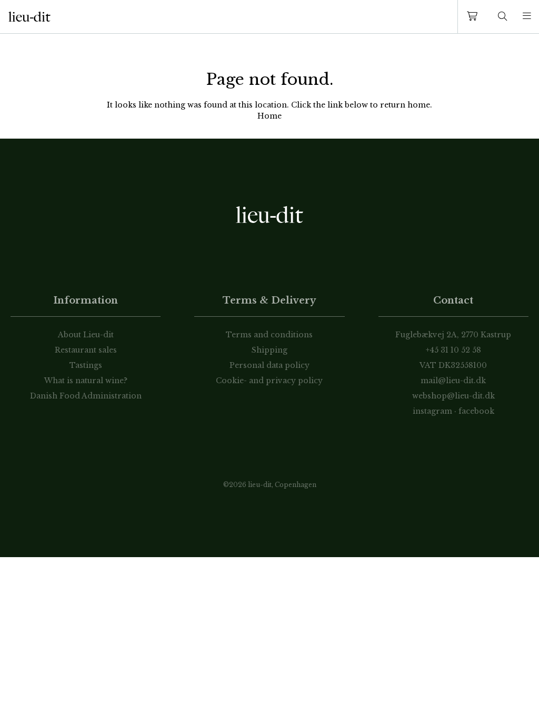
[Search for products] (503, 16)
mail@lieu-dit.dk (453, 380)
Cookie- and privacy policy (269, 380)
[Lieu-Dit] (29, 17)
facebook (476, 411)
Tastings (85, 365)
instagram (432, 411)
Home (269, 116)
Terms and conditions (269, 334)
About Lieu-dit (86, 334)
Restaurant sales (86, 350)
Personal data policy (269, 365)
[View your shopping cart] (474, 16)
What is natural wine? (85, 380)
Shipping (269, 350)
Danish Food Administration (86, 396)
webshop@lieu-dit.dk (453, 396)
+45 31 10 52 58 (453, 350)
